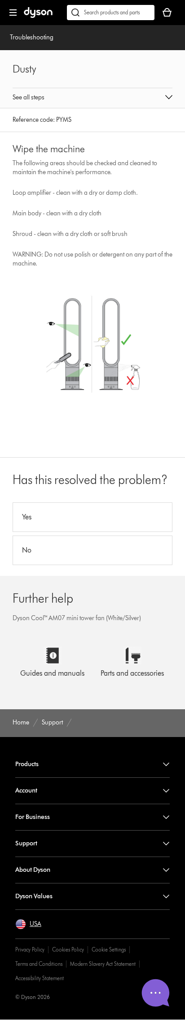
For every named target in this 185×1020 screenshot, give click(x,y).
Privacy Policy (29, 949)
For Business (32, 817)
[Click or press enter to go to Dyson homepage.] (38, 16)
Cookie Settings (109, 949)
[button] (92, 98)
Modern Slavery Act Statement (103, 963)
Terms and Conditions (38, 963)
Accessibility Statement (39, 978)
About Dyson (32, 870)
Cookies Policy (68, 949)
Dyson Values (34, 896)
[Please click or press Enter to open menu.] (13, 12)
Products (27, 764)
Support (26, 843)
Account (26, 790)
